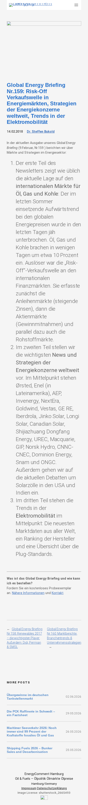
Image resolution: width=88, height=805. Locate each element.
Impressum (28, 788)
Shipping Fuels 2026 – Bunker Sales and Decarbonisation (29, 750)
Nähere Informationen (28, 593)
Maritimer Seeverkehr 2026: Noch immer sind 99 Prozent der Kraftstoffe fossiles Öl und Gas (32, 731)
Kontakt (57, 593)
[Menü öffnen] (76, 5)
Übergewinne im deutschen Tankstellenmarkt (28, 696)
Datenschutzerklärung (52, 788)
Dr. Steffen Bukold (41, 131)
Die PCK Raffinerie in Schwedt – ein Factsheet (31, 713)
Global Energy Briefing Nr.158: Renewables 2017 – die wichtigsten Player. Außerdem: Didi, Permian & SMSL (24, 638)
